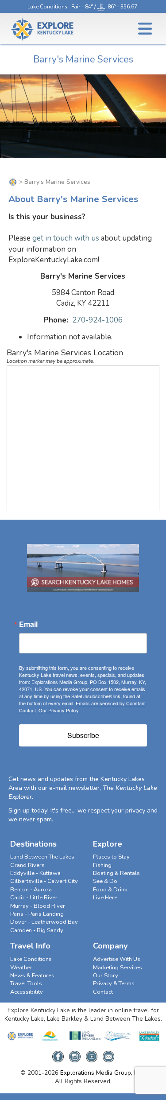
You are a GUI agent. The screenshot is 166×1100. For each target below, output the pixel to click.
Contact (103, 992)
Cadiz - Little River (34, 898)
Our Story (105, 976)
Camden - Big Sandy (36, 930)
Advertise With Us (116, 959)
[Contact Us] (108, 1053)
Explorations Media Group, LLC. (103, 1073)
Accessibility (26, 992)
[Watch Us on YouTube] (91, 1053)
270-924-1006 (97, 320)
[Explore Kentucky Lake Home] (12, 182)
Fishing (102, 865)
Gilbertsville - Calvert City (44, 881)
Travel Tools (26, 983)
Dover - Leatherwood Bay (44, 922)
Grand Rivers (27, 865)
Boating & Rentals (116, 873)
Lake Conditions (47, 6)
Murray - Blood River (37, 906)
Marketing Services (117, 968)
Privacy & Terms (114, 983)
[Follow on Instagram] (74, 1053)
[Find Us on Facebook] (58, 1053)
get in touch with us (65, 238)
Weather (21, 968)
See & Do (105, 881)
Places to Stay (111, 857)
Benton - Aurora (31, 890)
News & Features (32, 976)
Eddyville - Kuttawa (35, 873)
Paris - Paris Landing (37, 914)
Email (28, 624)
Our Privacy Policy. (59, 710)
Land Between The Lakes (42, 857)
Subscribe (83, 735)
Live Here (105, 898)
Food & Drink (110, 890)
